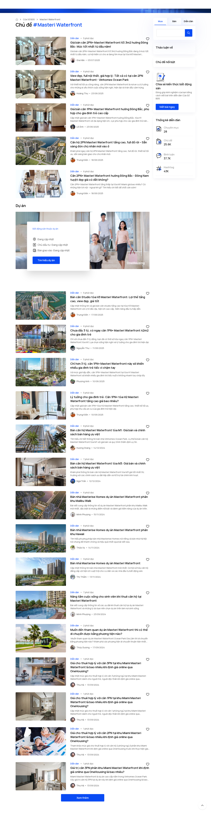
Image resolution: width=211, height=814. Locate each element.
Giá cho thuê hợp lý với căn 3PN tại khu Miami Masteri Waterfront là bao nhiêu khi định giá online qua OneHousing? (105, 667)
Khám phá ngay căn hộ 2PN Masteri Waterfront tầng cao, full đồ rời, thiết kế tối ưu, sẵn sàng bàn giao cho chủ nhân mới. (109, 153)
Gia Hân (80, 60)
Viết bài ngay (167, 107)
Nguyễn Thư (82, 348)
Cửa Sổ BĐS (29, 19)
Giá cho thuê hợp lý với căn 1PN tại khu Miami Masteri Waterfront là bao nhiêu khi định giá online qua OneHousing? (105, 702)
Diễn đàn (74, 38)
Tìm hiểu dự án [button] (46, 260)
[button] (148, 38)
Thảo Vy (80, 547)
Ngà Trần (81, 481)
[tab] (160, 21)
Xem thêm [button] (83, 797)
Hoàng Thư (82, 93)
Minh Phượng (83, 514)
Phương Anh (82, 381)
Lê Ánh (80, 126)
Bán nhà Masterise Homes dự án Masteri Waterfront (105, 563)
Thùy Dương (83, 647)
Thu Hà (80, 684)
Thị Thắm (81, 576)
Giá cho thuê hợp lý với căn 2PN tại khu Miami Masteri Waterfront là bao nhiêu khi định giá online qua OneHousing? (105, 737)
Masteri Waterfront (50, 19)
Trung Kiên (82, 159)
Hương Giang (83, 447)
